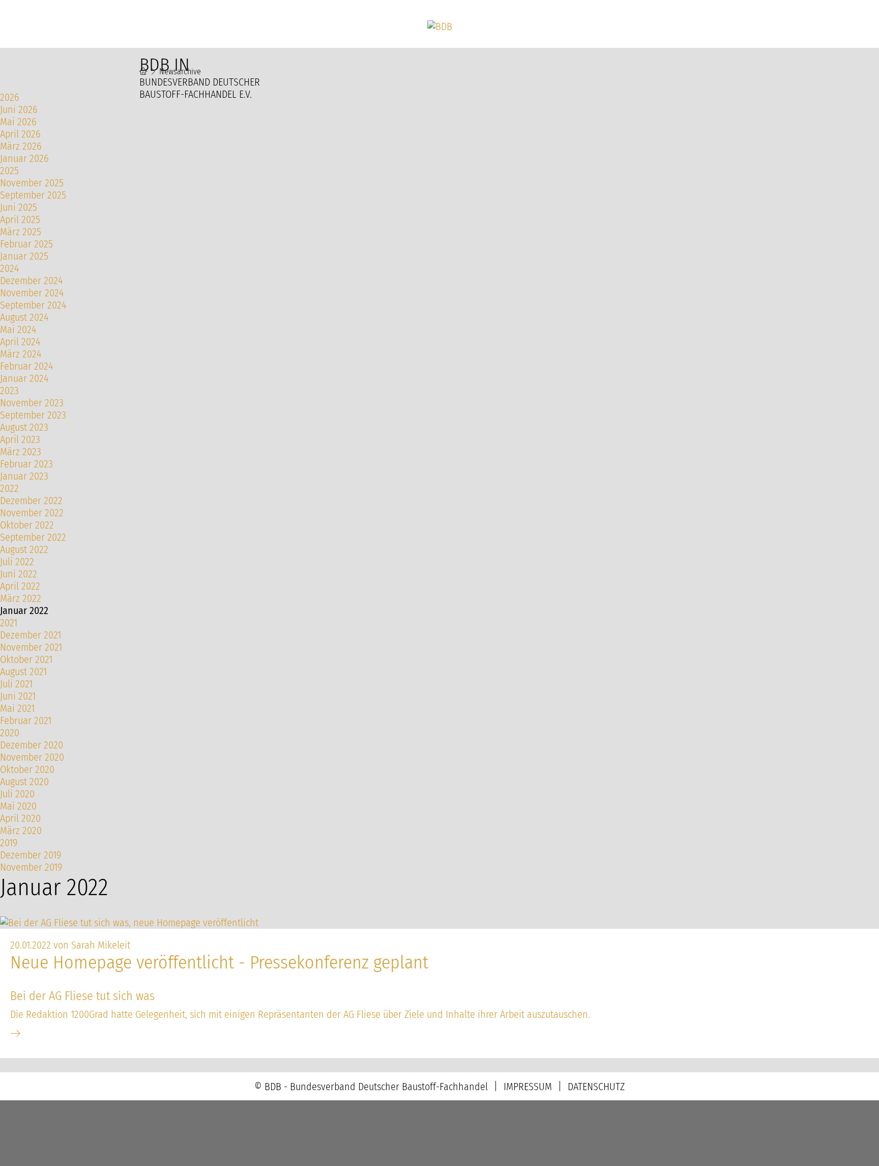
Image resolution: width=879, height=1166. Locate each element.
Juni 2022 (18, 574)
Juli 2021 (16, 684)
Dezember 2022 (31, 500)
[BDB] (439, 26)
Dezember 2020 (31, 745)
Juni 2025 (18, 207)
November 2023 (32, 403)
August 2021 (23, 671)
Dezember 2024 (31, 280)
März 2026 (21, 146)
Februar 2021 (25, 720)
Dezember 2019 (30, 855)
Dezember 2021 (30, 635)
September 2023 (33, 415)
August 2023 (24, 427)
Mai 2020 (18, 806)
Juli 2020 (17, 794)
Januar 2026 (24, 158)
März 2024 (20, 354)
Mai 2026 (18, 122)
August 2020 (24, 781)
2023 (9, 390)
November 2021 (31, 647)
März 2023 (20, 452)
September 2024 (33, 305)
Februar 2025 (26, 244)
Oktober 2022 (27, 525)
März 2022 (20, 598)
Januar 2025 (24, 256)
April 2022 (20, 586)
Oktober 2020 (27, 769)
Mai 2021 (17, 708)
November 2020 (32, 757)
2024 (9, 268)
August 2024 (24, 317)
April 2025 (20, 219)
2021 (8, 623)
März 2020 (21, 830)
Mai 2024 (18, 329)
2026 (9, 97)
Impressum (528, 1086)
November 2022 (32, 513)
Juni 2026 (19, 109)
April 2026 (20, 134)
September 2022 (33, 537)
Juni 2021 (18, 696)
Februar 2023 (26, 464)
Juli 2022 (17, 562)
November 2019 (31, 867)
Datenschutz (596, 1086)
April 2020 (20, 818)
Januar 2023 (24, 476)
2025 (9, 170)
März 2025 (20, 232)
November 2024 (32, 293)
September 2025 (33, 195)
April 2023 (20, 439)
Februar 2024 (26, 366)
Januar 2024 (24, 378)
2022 (9, 488)
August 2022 (24, 549)
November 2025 (32, 183)
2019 (8, 843)
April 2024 (20, 342)
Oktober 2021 (26, 659)
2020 (9, 733)
